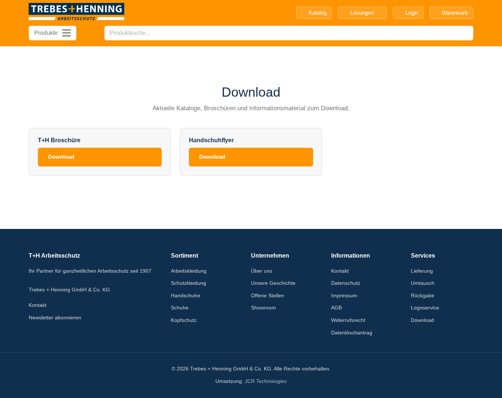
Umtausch (422, 283)
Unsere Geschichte (273, 283)
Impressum (344, 295)
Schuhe (180, 308)
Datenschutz (345, 283)
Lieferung (422, 271)
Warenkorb (455, 13)
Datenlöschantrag (351, 333)
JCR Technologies (266, 381)
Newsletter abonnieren (55, 317)
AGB (336, 308)
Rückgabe (422, 295)
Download (61, 157)
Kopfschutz (184, 320)
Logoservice (425, 308)
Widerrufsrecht (348, 320)
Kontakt (37, 305)
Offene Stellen (267, 295)
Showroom (263, 308)
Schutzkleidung (188, 283)
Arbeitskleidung (189, 271)
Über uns (261, 271)
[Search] (465, 33)
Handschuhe (185, 295)
